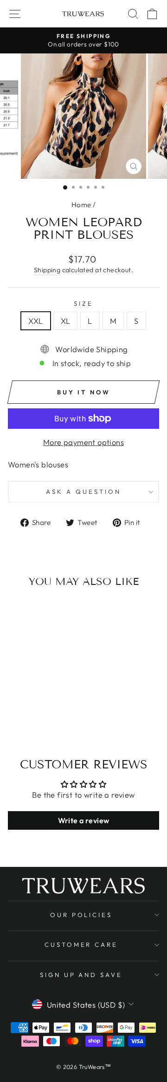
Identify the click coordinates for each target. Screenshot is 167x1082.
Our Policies (81, 914)
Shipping (47, 270)
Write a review (83, 820)
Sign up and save (81, 974)
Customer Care (81, 944)
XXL (35, 321)
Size (83, 303)
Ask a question (83, 491)
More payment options (83, 442)
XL (66, 321)
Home (81, 204)
